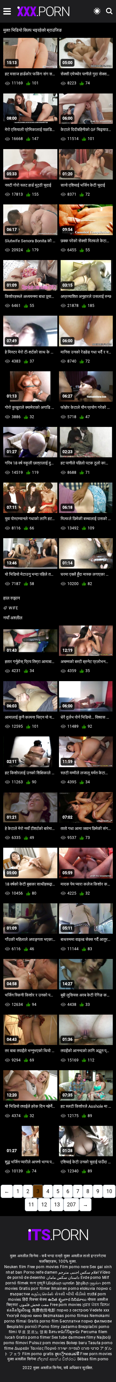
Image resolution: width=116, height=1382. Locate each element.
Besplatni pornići (22, 1326)
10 (109, 1191)
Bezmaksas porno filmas (66, 1315)
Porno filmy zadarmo (58, 1326)
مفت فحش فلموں (34, 1304)
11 (31, 1205)
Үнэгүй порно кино (24, 1315)
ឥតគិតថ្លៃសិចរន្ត (19, 1310)
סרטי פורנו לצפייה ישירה (78, 1348)
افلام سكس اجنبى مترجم (78, 1272)
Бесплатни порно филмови (86, 1321)
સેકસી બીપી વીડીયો (70, 1294)
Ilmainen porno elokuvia (73, 1288)
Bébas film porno (93, 1359)
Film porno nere (74, 1267)
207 (71, 1205)
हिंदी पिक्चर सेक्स (34, 1299)
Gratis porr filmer (35, 1288)
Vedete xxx (99, 1310)
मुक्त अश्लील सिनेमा (22, 1359)
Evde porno (91, 1277)
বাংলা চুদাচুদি (37, 1283)
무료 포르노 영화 (33, 1332)
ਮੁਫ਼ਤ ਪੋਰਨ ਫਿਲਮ (96, 1304)
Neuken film (15, 1267)
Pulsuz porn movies (47, 1343)
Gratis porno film (44, 1321)
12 (44, 1205)
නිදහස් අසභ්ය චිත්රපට (57, 1359)
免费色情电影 (44, 1310)
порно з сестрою (73, 1310)
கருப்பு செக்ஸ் (42, 1294)
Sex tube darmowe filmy (74, 1337)
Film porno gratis (38, 1354)
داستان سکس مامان (63, 1277)
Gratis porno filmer (34, 1337)
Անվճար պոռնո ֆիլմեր (68, 1283)
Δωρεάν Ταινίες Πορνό (36, 1348)
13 (57, 1205)
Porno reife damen (40, 1272)
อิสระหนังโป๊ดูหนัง (65, 1332)
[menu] (7, 11)
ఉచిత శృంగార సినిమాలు (68, 1299)
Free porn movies (43, 1267)
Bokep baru (76, 1343)
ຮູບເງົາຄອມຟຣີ (67, 1354)
